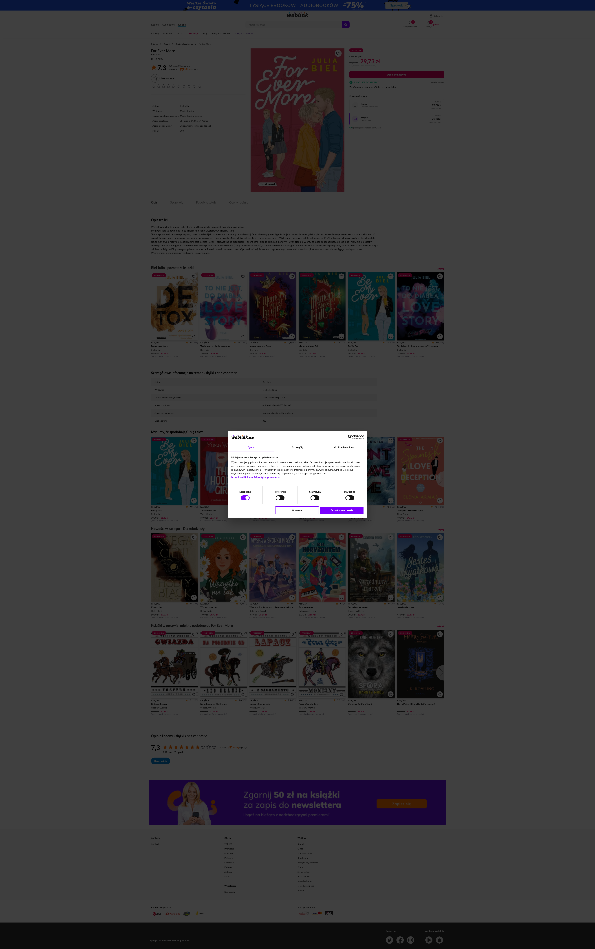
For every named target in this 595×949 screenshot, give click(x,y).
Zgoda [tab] (251, 447)
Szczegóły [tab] (297, 447)
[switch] (280, 497)
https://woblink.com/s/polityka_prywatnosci (256, 477)
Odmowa (297, 510)
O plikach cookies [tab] (344, 447)
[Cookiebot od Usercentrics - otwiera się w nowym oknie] (350, 437)
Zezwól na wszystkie (342, 510)
